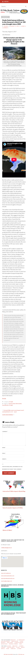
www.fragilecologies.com (6, 581)
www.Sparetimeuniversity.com (7, 578)
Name (4, 447)
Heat (20, 643)
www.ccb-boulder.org (6, 573)
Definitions (4, 643)
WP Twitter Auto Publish (8, 654)
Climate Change (18, 642)
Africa (3, 648)
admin (6, 26)
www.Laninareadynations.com (7, 575)
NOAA (7, 648)
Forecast (13, 648)
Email (4, 453)
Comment (5, 431)
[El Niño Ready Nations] (14, 11)
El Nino (9, 645)
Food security (11, 647)
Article (4, 398)
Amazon (10, 403)
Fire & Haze (10, 642)
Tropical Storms (13, 643)
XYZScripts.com (21, 654)
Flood (21, 641)
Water (22, 647)
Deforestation (19, 403)
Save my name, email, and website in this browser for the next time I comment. (12, 468)
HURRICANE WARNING (7, 414)
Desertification (5, 405)
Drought (5, 17)
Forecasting (14, 641)
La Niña (19, 648)
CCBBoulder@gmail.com (6, 547)
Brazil (14, 403)
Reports (3, 642)
